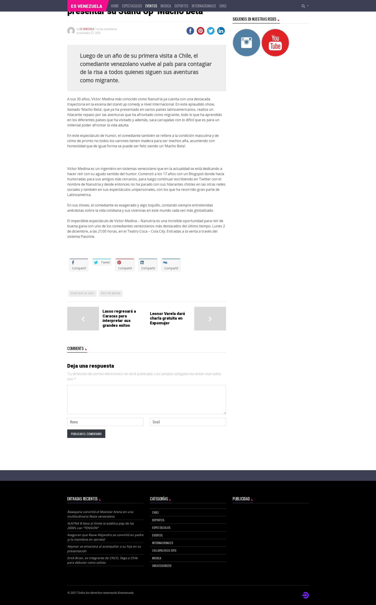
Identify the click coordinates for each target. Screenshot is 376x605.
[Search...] (306, 6)
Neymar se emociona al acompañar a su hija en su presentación (104, 548)
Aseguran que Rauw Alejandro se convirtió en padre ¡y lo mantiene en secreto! (105, 537)
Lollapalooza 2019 (164, 550)
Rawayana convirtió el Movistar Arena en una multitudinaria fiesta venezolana (100, 514)
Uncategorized (161, 565)
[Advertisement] (271, 97)
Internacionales (204, 5)
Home (115, 5)
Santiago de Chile (83, 293)
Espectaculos (132, 5)
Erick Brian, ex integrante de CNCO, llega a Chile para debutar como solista (102, 560)
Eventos (151, 5)
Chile (223, 5)
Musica (166, 5)
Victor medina (111, 293)
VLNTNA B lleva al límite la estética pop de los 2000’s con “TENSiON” (100, 525)
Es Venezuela (86, 6)
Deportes (181, 5)
